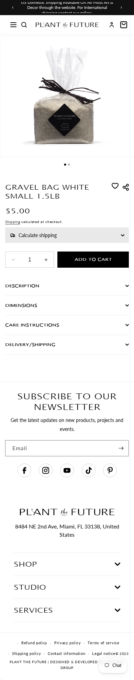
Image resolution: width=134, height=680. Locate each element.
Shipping (12, 222)
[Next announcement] (121, 7)
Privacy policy (67, 642)
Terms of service (103, 642)
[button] (13, 24)
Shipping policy (26, 653)
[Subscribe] (121, 448)
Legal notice (103, 653)
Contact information (66, 653)
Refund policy (34, 642)
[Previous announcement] (12, 7)
